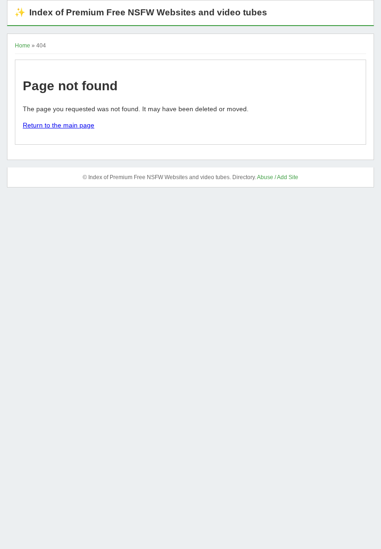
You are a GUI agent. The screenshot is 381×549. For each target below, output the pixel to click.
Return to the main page (58, 125)
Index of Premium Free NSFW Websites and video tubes (140, 12)
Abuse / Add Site (277, 177)
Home (22, 45)
